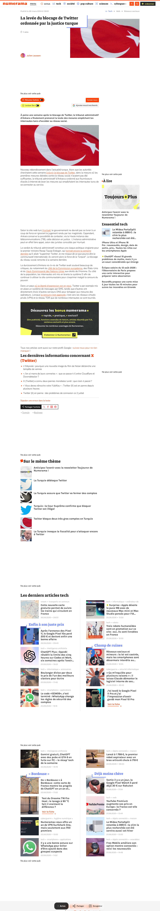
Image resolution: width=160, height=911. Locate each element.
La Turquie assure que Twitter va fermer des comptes (65, 493)
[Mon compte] (132, 4)
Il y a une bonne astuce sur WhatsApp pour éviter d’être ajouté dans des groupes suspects (57, 847)
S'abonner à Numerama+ (57, 334)
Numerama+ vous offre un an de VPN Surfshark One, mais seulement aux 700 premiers (56, 826)
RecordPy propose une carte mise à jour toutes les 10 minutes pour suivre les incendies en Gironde (120, 284)
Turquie (25, 412)
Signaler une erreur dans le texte (35, 400)
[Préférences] (137, 4)
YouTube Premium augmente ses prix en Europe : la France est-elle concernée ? (121, 805)
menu (33, 3)
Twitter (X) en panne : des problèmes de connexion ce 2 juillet (53, 393)
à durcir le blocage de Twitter (60, 172)
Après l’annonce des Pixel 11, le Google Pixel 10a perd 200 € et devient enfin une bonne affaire (56, 635)
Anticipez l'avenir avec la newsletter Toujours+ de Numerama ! (63, 469)
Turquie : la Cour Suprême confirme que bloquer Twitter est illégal (62, 507)
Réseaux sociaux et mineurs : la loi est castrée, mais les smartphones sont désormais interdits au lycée (122, 656)
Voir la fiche (114, 704)
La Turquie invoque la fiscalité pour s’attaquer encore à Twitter (66, 533)
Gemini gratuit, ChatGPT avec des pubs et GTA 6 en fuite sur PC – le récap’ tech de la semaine (57, 758)
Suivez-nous (92, 100)
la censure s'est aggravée (53, 294)
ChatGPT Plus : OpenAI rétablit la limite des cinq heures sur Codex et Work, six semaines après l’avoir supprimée (56, 656)
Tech (110, 11)
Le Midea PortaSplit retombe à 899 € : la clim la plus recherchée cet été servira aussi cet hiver (125, 234)
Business (38, 412)
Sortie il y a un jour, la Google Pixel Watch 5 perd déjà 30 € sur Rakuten (121, 782)
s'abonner (149, 4)
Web (118, 11)
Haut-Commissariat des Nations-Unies (45, 271)
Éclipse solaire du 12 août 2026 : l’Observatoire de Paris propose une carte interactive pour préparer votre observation (119, 271)
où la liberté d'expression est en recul (53, 285)
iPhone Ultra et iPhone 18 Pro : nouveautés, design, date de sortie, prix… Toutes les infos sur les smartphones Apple (120, 246)
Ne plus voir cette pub (30, 93)
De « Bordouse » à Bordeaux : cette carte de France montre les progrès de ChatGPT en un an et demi (56, 784)
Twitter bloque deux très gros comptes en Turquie (63, 518)
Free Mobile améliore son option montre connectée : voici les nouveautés (121, 845)
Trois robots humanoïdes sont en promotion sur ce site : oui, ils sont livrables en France (122, 630)
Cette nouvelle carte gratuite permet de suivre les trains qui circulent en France (56, 609)
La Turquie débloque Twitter (50, 480)
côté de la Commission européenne (65, 268)
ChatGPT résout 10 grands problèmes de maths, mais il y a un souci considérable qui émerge (120, 259)
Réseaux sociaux (132, 11)
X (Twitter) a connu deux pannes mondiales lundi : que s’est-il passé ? (57, 381)
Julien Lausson (34, 55)
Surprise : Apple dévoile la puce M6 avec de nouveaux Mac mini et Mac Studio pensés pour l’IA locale (122, 609)
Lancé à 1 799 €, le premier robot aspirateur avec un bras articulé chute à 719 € (122, 757)
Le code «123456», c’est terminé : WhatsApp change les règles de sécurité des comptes (57, 698)
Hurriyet (46, 230)
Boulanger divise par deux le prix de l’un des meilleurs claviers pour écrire (57, 675)
